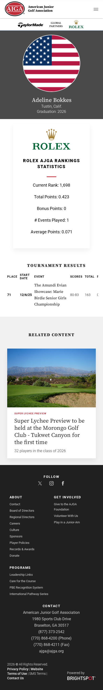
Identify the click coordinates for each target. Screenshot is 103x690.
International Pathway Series (29, 594)
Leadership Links (21, 574)
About (16, 497)
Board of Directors (22, 510)
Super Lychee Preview (30, 413)
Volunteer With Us (66, 516)
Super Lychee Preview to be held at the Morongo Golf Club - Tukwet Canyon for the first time (49, 431)
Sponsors (16, 536)
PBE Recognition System (26, 587)
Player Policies (19, 543)
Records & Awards (22, 549)
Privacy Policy (18, 669)
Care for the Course (23, 581)
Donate (14, 555)
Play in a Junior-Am (67, 522)
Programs (20, 568)
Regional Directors (22, 517)
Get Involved (67, 497)
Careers (15, 523)
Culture (14, 530)
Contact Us (15, 678)
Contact (15, 504)
